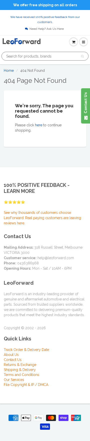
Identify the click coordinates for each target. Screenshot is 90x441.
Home (9, 71)
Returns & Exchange (20, 365)
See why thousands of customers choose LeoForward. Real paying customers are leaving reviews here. (42, 218)
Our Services (14, 380)
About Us (11, 355)
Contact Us (13, 360)
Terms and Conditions (21, 375)
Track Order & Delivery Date (26, 350)
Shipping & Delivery (20, 370)
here (38, 125)
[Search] (82, 56)
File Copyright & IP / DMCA (26, 385)
